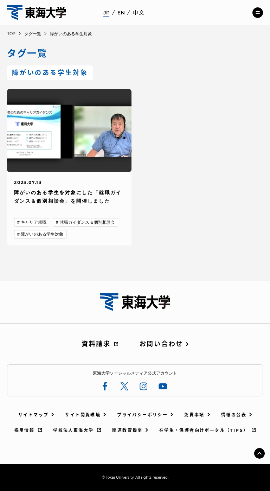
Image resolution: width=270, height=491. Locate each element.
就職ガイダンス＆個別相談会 (87, 222)
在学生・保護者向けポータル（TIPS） (204, 430)
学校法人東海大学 (73, 430)
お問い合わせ (161, 344)
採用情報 (24, 430)
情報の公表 (233, 414)
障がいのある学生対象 (42, 234)
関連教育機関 (127, 430)
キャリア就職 (33, 222)
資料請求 (96, 344)
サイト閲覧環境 (83, 414)
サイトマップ (33, 414)
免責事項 (194, 414)
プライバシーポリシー (142, 414)
